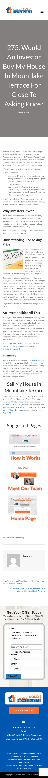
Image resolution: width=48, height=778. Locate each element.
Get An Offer (13, 676)
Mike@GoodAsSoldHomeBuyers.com (24, 735)
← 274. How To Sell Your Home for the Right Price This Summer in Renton (23, 582)
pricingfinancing (17, 537)
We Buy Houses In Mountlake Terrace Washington (23, 151)
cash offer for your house (21, 407)
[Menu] (42, 11)
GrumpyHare (15, 756)
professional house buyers (14, 404)
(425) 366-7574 (27, 727)
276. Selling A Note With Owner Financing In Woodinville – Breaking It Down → (26, 589)
